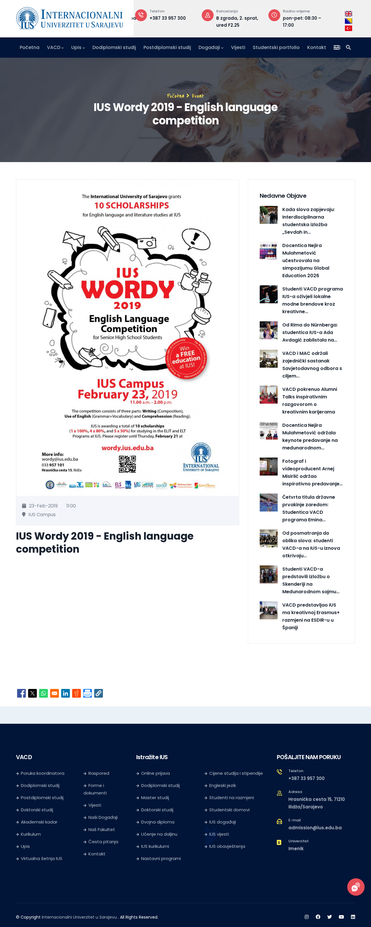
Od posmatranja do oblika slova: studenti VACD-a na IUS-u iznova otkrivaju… (311, 544)
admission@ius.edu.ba (315, 828)
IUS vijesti (219, 834)
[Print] (87, 693)
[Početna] (69, 17)
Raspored (98, 773)
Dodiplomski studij (114, 47)
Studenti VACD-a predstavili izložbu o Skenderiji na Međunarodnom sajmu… (310, 580)
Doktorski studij (37, 810)
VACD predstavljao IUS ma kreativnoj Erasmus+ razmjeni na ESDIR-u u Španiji (311, 616)
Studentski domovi (229, 810)
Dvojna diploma (157, 822)
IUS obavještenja (227, 846)
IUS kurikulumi (155, 846)
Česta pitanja (103, 842)
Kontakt (316, 47)
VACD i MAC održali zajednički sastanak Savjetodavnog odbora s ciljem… (312, 364)
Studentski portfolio (276, 47)
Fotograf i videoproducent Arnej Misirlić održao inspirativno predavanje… (312, 472)
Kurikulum (31, 834)
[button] (98, 693)
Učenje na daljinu (159, 834)
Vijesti (238, 47)
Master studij (155, 797)
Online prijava (155, 773)
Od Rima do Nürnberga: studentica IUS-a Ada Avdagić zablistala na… (310, 332)
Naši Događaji (103, 817)
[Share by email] (54, 693)
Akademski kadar (39, 822)
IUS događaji (222, 822)
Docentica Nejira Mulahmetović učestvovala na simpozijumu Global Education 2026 (305, 260)
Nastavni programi (161, 858)
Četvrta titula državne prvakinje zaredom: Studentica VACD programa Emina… (308, 508)
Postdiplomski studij (167, 47)
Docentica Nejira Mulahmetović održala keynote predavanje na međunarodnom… (310, 436)
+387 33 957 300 (168, 18)
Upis (76, 47)
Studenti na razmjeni (231, 797)
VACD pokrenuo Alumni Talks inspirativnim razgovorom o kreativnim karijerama (309, 400)
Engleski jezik (222, 785)
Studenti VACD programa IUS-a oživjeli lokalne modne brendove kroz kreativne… (312, 300)
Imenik (296, 849)
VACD (53, 47)
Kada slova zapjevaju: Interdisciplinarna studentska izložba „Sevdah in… (308, 220)
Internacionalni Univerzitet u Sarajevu (79, 917)
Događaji (209, 47)
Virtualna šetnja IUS (41, 858)
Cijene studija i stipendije (236, 773)
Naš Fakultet (101, 829)
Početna (29, 47)
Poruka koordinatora (42, 773)
